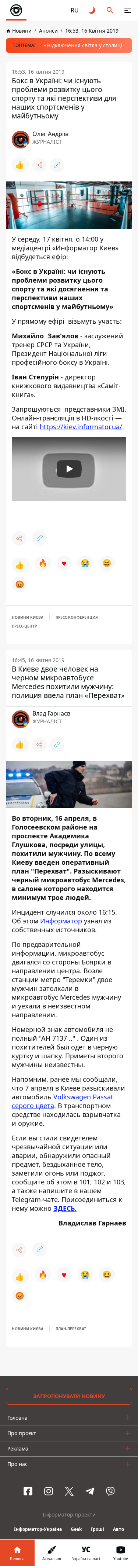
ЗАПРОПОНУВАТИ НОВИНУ (69, 1396)
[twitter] (69, 1491)
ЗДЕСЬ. (65, 1208)
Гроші (97, 1529)
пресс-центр (24, 626)
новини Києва (27, 617)
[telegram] (89, 1491)
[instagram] (48, 1491)
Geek (76, 1529)
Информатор (61, 920)
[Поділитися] (39, 165)
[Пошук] (110, 10)
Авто (118, 1529)
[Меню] (127, 10)
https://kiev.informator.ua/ (81, 426)
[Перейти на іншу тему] (92, 10)
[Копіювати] (57, 165)
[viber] (110, 1491)
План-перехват (71, 1328)
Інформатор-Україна (38, 1529)
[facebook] (28, 1491)
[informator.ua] (16, 10)
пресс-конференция (77, 617)
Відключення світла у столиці (84, 45)
